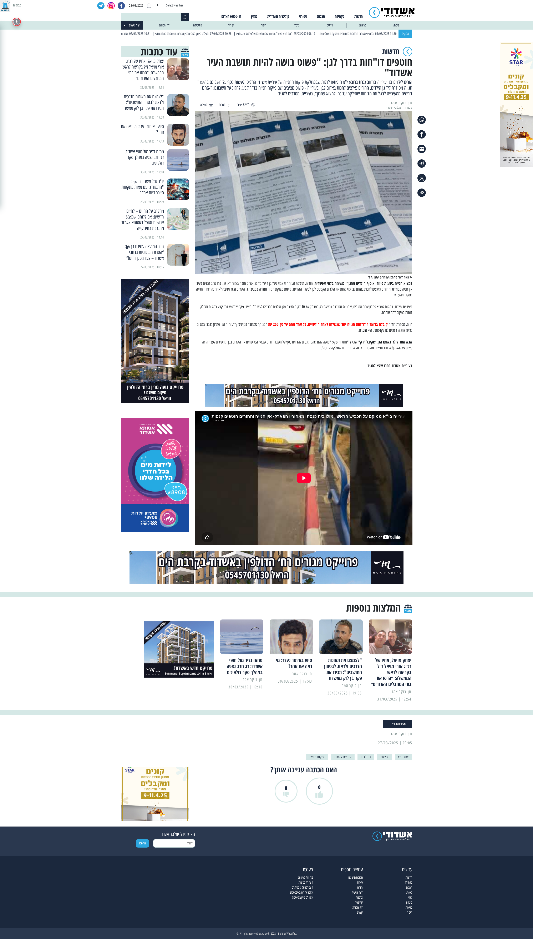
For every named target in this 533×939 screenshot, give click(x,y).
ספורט (303, 16)
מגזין (254, 16)
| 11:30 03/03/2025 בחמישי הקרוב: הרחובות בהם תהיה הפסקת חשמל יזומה (397, 34)
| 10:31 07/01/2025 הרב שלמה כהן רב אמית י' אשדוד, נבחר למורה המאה (152, 34)
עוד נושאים (133, 25)
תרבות (321, 16)
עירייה (231, 25)
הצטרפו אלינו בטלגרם (302, 887)
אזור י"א (403, 757)
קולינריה (359, 902)
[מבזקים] (5, 5)
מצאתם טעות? (399, 724)
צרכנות (359, 897)
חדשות (358, 16)
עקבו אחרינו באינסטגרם (301, 892)
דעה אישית (357, 892)
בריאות (362, 25)
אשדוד (384, 757)
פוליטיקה (197, 25)
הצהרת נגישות (306, 882)
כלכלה (296, 25)
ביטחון (396, 25)
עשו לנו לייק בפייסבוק (302, 897)
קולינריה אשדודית (278, 16)
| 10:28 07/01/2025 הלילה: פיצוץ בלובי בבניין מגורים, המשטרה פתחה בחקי (232, 34)
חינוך (263, 25)
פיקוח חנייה (317, 757)
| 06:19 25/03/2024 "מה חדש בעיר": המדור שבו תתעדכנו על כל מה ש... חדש (314, 34)
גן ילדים (366, 757)
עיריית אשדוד (342, 757)
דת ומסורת (164, 25)
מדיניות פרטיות (305, 877)
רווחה (360, 887)
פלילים (330, 25)
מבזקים (405, 34)
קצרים (359, 912)
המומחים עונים (355, 877)
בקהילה (339, 16)
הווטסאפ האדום (231, 16)
